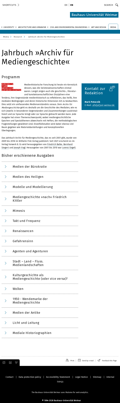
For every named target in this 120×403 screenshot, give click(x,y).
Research (18, 37)
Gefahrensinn (23, 241)
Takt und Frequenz (26, 221)
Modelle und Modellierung (33, 187)
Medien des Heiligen (28, 177)
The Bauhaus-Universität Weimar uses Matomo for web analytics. (60, 392)
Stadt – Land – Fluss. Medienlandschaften (28, 263)
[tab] (40, 167)
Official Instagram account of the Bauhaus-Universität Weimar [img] (3, 362)
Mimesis (19, 211)
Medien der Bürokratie (30, 166)
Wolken (18, 289)
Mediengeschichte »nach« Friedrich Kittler (40, 198)
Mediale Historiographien (32, 333)
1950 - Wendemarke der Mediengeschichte (30, 300)
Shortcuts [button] (9, 5)
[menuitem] (66, 5)
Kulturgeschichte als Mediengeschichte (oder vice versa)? (40, 277)
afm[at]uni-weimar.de (103, 105)
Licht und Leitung (26, 323)
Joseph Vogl (19, 147)
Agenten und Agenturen (30, 251)
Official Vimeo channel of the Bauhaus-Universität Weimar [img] (16, 362)
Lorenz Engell (68, 147)
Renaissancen (23, 231)
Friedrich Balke (54, 144)
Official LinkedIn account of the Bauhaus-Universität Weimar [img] (10, 362)
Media (6, 37)
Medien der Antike (26, 312)
